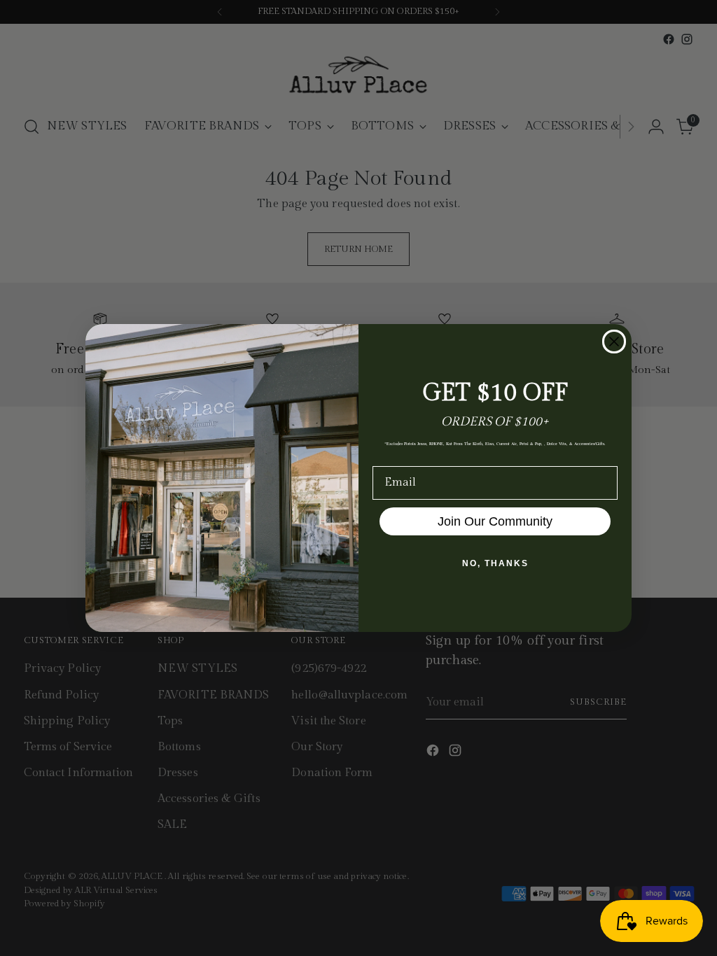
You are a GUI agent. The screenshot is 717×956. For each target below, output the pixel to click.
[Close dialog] (614, 341)
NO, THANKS (495, 563)
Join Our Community (495, 521)
